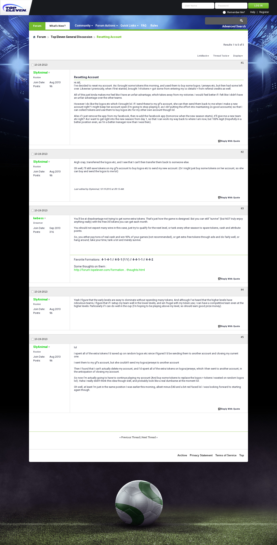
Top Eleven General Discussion (71, 36)
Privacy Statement (201, 455)
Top (241, 455)
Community (82, 25)
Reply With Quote (230, 141)
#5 (242, 337)
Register (264, 12)
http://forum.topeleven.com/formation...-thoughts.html (109, 269)
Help (252, 12)
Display (237, 55)
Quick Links (128, 25)
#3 (242, 208)
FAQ (143, 25)
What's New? (57, 25)
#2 (242, 152)
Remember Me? (236, 12)
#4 (242, 289)
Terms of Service (225, 455)
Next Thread (149, 437)
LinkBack (202, 55)
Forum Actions (105, 25)
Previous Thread (130, 437)
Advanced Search (234, 26)
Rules (154, 25)
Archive (182, 455)
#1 (242, 62)
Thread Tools (220, 55)
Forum (37, 25)
